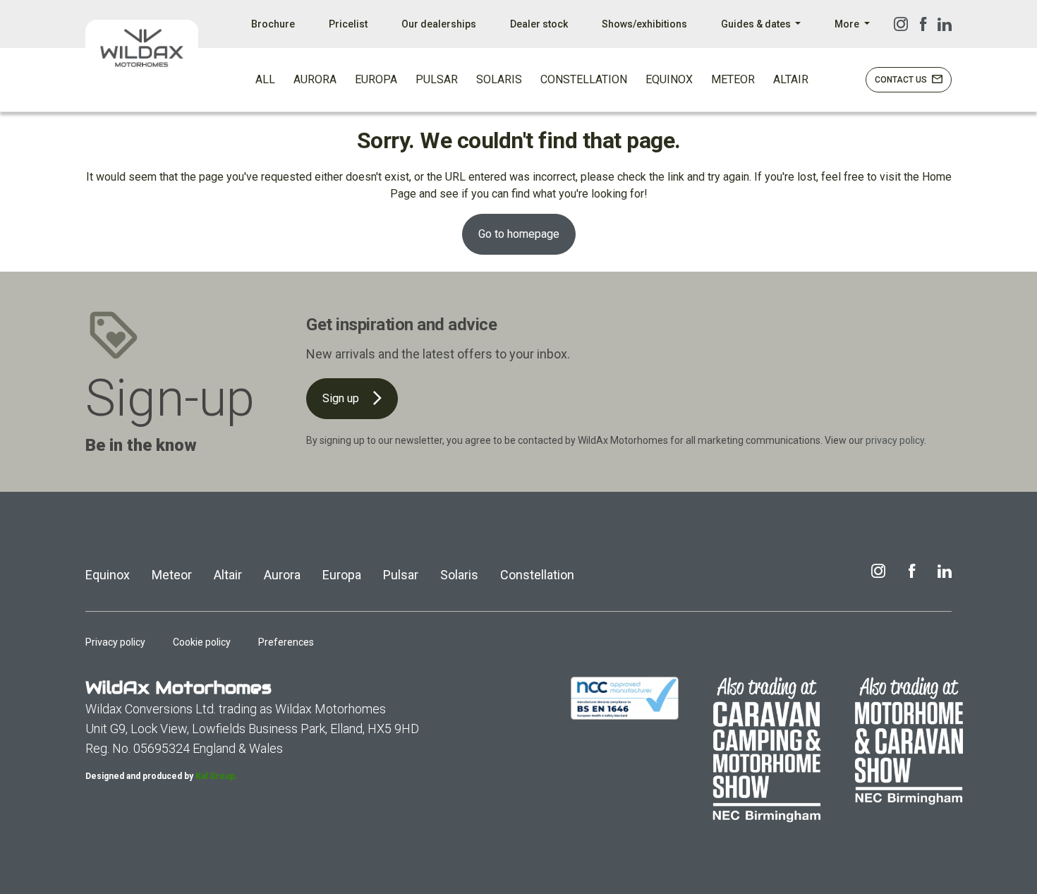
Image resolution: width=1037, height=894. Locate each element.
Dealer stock (539, 24)
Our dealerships (438, 24)
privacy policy (895, 440)
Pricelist (348, 24)
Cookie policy (202, 642)
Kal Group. (216, 776)
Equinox (107, 574)
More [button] (848, 24)
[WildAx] (141, 48)
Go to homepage (518, 234)
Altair (228, 574)
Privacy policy (115, 642)
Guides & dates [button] (757, 24)
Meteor (172, 574)
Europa (341, 574)
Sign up (342, 398)
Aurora (282, 574)
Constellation (537, 574)
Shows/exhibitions (644, 24)
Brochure (273, 24)
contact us (902, 80)
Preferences (286, 642)
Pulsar (400, 574)
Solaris (459, 574)
